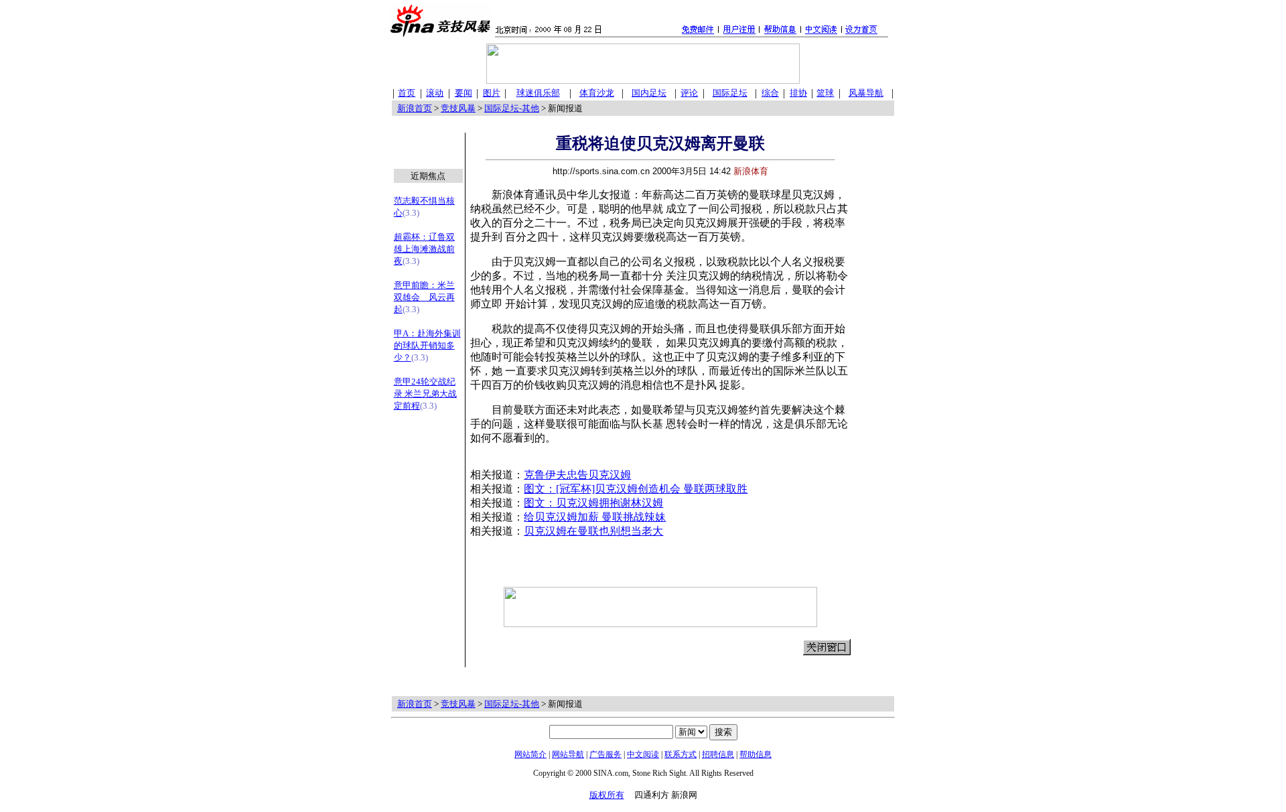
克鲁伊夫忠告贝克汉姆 (577, 474)
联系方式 (680, 754)
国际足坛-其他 (511, 108)
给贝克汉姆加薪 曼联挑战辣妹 (595, 517)
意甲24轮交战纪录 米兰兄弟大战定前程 (425, 394)
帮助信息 (755, 754)
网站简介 (530, 754)
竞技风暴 (458, 108)
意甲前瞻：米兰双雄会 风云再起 (424, 297)
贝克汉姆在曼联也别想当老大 (593, 531)
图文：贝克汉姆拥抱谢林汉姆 (593, 503)
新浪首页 (414, 108)
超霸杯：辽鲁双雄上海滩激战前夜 (424, 249)
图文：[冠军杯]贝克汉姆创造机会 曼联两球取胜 (635, 488)
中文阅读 (643, 754)
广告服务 (605, 754)
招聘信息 (718, 754)
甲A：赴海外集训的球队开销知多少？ (427, 345)
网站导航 (568, 754)
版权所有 (606, 795)
